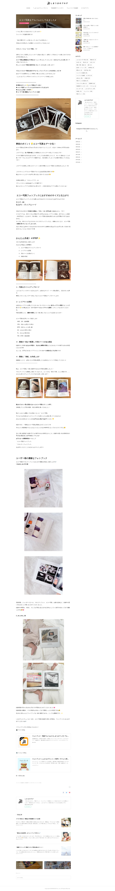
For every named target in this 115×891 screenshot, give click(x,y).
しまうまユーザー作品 (82, 59)
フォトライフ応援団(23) (20, 782)
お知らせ (79, 78)
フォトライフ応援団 (72, 8)
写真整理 (92, 83)
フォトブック (88, 91)
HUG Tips (87, 70)
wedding (91, 67)
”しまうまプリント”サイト (40, 8)
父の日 (78, 62)
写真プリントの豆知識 (82, 80)
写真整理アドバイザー (57, 8)
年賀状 (79, 91)
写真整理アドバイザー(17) (29, 782)
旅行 (90, 65)
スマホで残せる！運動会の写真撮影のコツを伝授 (28, 819)
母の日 (85, 62)
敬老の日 (93, 59)
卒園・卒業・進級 (81, 65)
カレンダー (79, 88)
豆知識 (87, 78)
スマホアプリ (85, 8)
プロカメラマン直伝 (81, 83)
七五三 (92, 62)
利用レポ (79, 70)
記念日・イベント (81, 67)
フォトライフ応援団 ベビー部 (84, 75)
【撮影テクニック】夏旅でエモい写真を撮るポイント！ (29, 847)
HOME (28, 8)
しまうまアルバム (90, 88)
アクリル (93, 86)
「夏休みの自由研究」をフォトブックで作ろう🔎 (28, 833)
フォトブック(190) (38, 782)
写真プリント (80, 94)
